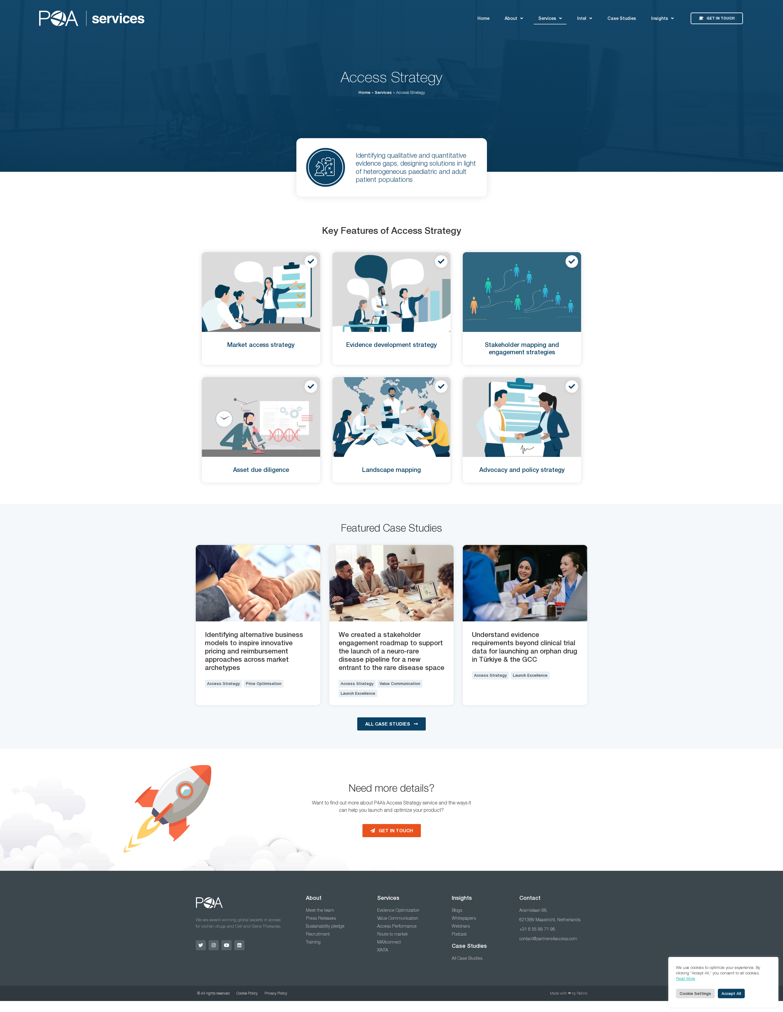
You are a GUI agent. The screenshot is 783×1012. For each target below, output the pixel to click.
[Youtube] (226, 945)
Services (547, 18)
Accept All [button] (731, 993)
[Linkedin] (239, 945)
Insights (659, 18)
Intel (581, 18)
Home (483, 18)
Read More (685, 978)
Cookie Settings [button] (695, 993)
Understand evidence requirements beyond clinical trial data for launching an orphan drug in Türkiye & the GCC (524, 647)
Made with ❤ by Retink (568, 993)
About (511, 18)
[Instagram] (214, 945)
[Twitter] (201, 945)
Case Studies (621, 18)
